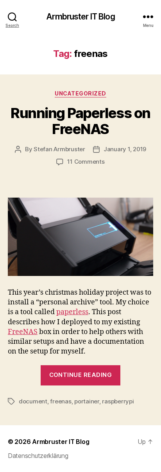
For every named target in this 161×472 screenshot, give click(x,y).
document (33, 401)
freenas (60, 401)
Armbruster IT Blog (80, 16)
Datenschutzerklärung (38, 456)
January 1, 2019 (125, 149)
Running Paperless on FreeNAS (80, 121)
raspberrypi (118, 401)
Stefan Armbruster (59, 149)
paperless (72, 312)
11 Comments (85, 161)
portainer (86, 401)
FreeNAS (23, 331)
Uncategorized (80, 93)
